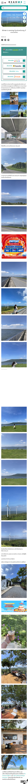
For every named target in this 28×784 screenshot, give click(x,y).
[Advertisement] (14, 389)
